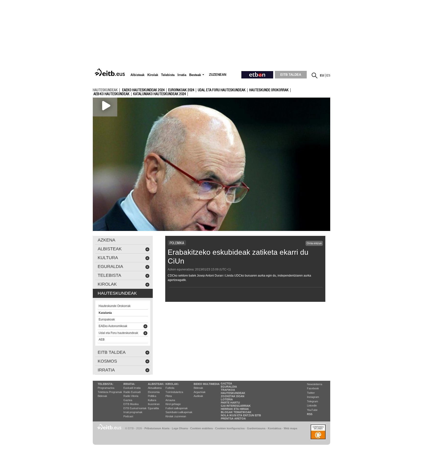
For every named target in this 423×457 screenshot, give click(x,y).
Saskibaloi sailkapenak (178, 412)
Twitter (311, 392)
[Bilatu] (314, 75)
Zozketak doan (232, 396)
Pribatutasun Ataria (156, 428)
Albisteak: (156, 383)
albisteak (110, 248)
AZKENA (106, 240)
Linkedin (312, 405)
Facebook (313, 388)
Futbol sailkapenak (176, 408)
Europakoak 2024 (181, 90)
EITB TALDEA (290, 74)
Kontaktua (274, 428)
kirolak (107, 284)
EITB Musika (131, 404)
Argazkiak (200, 392)
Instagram (313, 396)
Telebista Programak (110, 392)
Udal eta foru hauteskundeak (222, 90)
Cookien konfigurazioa (230, 428)
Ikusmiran (154, 404)
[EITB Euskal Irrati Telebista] (110, 72)
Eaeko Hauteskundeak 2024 (143, 90)
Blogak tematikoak (236, 412)
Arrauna (170, 400)
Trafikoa (228, 389)
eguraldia (110, 266)
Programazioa (106, 387)
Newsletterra (314, 384)
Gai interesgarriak (236, 405)
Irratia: (129, 383)
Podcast (128, 416)
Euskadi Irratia (132, 387)
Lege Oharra (180, 428)
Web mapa (290, 428)
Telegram (312, 401)
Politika (152, 395)
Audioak (198, 395)
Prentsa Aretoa (233, 418)
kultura (108, 257)
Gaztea (127, 400)
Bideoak (102, 395)
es (328, 75)
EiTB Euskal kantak (135, 408)
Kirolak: (172, 383)
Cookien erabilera (201, 428)
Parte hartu (230, 402)
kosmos (107, 361)
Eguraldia (153, 408)
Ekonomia (154, 392)
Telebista (109, 275)
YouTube (312, 409)
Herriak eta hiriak (235, 408)
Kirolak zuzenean (175, 416)
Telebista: (105, 383)
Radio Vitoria (130, 395)
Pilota (168, 395)
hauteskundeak (105, 90)
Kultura (152, 400)
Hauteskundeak (233, 393)
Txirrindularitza (174, 392)
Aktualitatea (155, 387)
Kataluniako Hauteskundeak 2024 (159, 94)
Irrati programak (132, 412)
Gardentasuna (256, 428)
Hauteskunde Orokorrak (269, 90)
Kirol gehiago (173, 404)
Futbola (169, 387)
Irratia (106, 370)
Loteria (227, 399)
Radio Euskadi (132, 392)
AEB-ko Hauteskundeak (111, 94)
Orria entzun (314, 243)
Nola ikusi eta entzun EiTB (241, 415)
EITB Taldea (112, 352)
